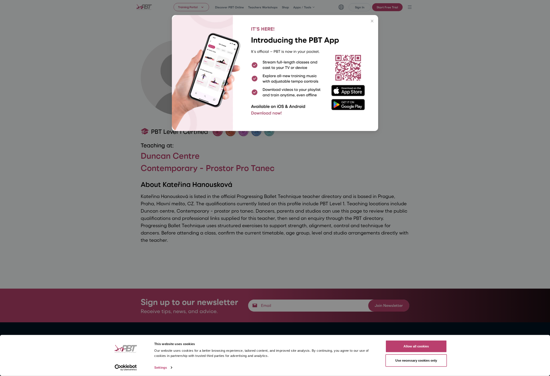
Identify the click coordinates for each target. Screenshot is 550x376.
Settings (160, 367)
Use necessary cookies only (416, 360)
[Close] (372, 21)
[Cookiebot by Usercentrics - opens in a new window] (126, 367)
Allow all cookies (416, 346)
